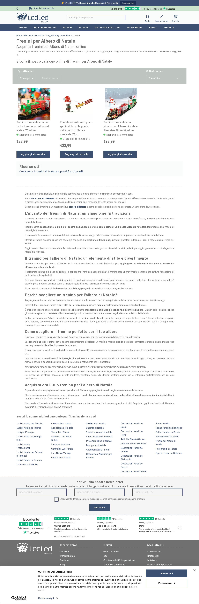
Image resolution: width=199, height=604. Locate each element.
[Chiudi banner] (194, 570)
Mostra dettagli (46, 598)
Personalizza (164, 583)
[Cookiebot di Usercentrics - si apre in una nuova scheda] (19, 598)
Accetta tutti (166, 573)
